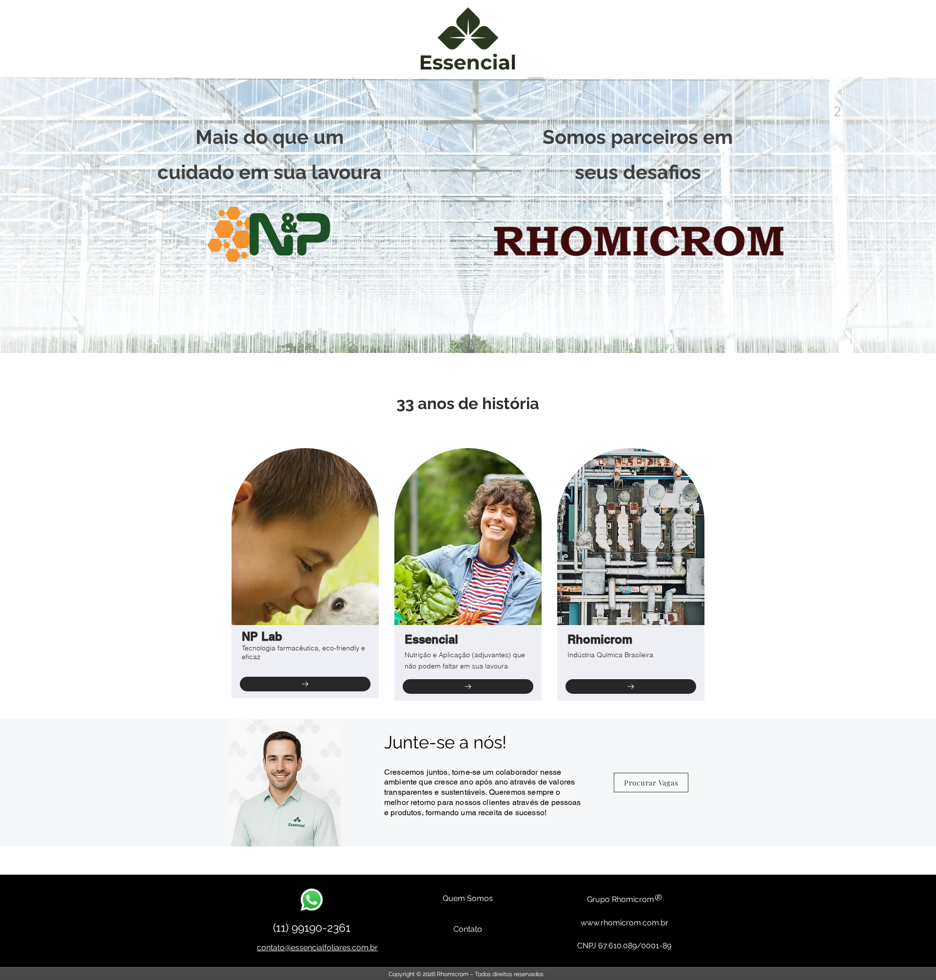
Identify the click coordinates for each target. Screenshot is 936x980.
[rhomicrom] (631, 686)
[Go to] (305, 684)
